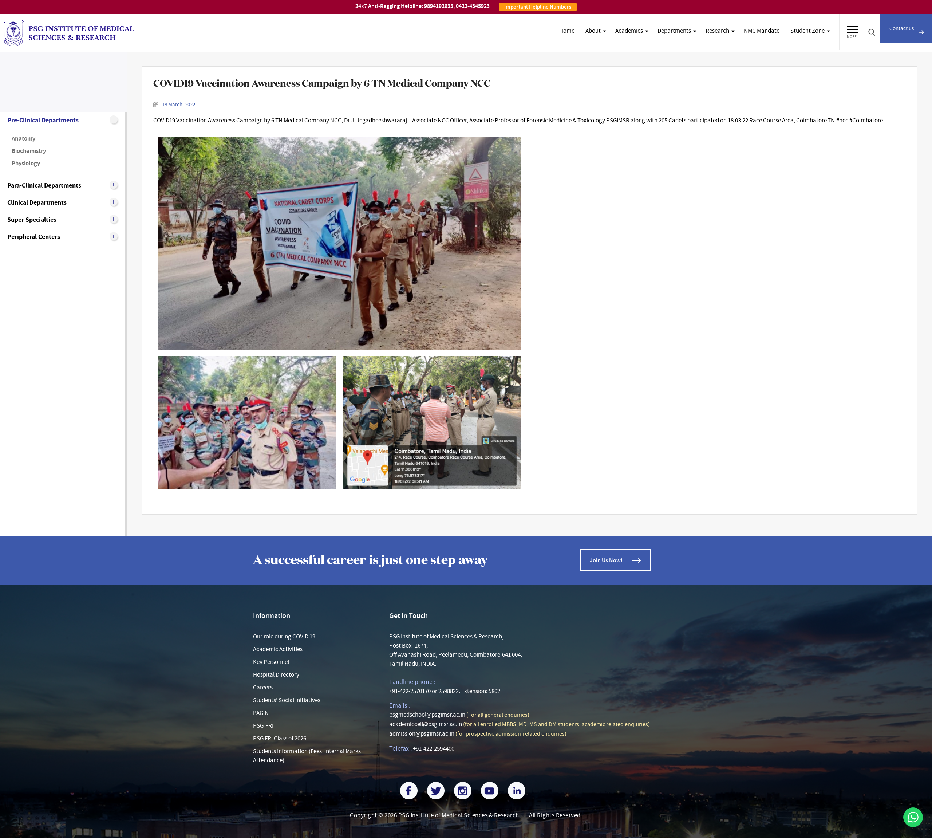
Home (566, 31)
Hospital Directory (276, 674)
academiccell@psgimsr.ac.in (425, 724)
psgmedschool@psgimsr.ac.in (427, 715)
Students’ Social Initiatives (286, 700)
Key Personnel (271, 662)
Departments (674, 31)
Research (717, 31)
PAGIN (261, 713)
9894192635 (438, 6)
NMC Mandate (761, 31)
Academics (629, 31)
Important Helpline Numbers (537, 7)
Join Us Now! (606, 560)
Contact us (901, 28)
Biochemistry (29, 151)
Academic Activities (278, 649)
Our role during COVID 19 (284, 636)
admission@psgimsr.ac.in (421, 733)
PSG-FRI (263, 725)
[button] (852, 28)
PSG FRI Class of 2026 (279, 738)
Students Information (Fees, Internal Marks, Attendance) (307, 755)
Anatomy (23, 138)
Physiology (26, 163)
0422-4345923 (473, 6)
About (593, 31)
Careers (263, 687)
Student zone (807, 31)
